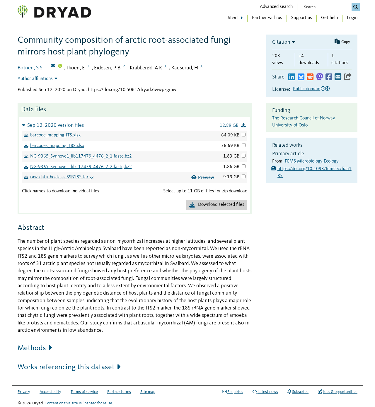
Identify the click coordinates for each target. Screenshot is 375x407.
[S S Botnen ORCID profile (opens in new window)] (60, 66)
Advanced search (276, 6)
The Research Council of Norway (303, 118)
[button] (134, 125)
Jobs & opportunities (340, 392)
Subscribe (300, 392)
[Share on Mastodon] (319, 77)
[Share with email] (338, 77)
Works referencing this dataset (66, 367)
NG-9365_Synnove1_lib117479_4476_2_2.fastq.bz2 (81, 167)
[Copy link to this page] (348, 77)
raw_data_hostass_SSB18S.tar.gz (62, 177)
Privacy (24, 392)
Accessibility (50, 392)
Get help (329, 18)
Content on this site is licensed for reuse (78, 403)
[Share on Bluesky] (301, 77)
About (233, 18)
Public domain (306, 89)
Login (352, 18)
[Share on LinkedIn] (291, 77)
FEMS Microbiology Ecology (312, 161)
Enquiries (235, 392)
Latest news (268, 392)
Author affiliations (35, 78)
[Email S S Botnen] (53, 66)
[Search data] (356, 7)
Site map (147, 392)
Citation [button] (281, 42)
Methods (32, 348)
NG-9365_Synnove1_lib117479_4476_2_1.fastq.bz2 (81, 156)
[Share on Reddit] (310, 77)
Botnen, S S (30, 68)
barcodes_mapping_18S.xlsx (57, 145)
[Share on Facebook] (328, 77)
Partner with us (267, 18)
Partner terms (119, 392)
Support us (301, 18)
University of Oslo (290, 125)
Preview (206, 177)
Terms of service (84, 392)
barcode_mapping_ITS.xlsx (55, 135)
